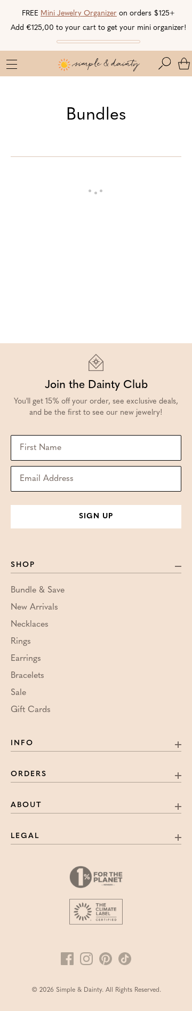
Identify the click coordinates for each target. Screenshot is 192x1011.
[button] (166, 63)
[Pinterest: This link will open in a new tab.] (105, 958)
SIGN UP (96, 516)
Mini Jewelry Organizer (79, 14)
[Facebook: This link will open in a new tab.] (67, 958)
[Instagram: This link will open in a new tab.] (86, 958)
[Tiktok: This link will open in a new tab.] (124, 958)
